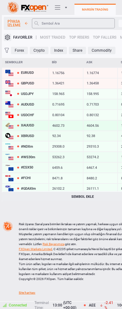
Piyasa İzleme (14, 23)
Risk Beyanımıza (53, 244)
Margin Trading (95, 9)
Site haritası (27, 292)
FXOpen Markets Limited (35, 249)
